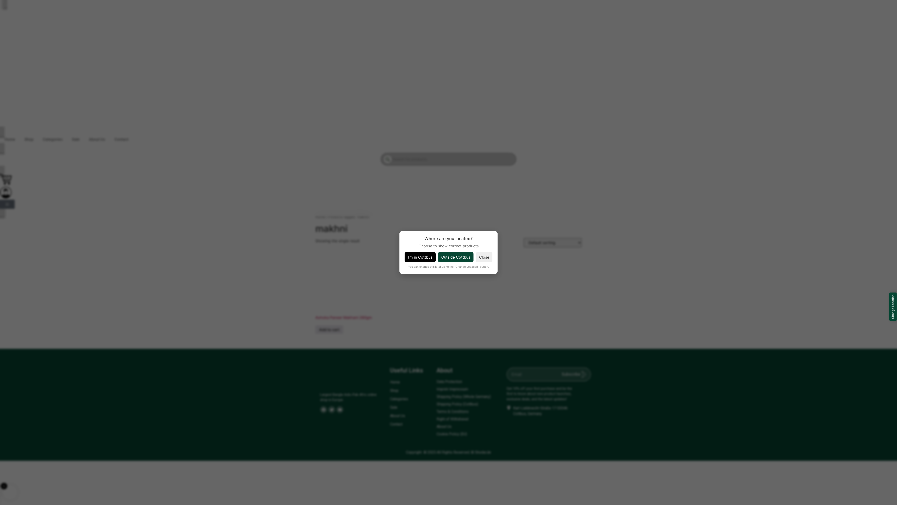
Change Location (893, 306)
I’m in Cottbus (420, 257)
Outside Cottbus (455, 257)
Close (484, 257)
